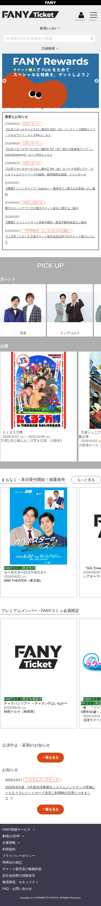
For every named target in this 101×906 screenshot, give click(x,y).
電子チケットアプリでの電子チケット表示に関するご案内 (41, 208)
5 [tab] (56, 108)
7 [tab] (75, 108)
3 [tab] (37, 108)
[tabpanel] (50, 81)
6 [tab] (66, 108)
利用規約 (9, 849)
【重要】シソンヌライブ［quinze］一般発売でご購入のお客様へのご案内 (50, 191)
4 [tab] (47, 108)
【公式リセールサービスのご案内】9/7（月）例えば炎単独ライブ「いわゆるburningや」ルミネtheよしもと (49, 151)
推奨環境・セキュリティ (20, 882)
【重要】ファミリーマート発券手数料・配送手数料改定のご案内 (46, 222)
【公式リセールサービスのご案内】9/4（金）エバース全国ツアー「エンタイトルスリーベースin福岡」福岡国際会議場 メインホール (49, 171)
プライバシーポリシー (18, 856)
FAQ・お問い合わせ (17, 889)
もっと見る (86, 480)
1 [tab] (19, 108)
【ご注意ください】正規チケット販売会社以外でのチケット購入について (50, 239)
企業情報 (9, 842)
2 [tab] (28, 108)
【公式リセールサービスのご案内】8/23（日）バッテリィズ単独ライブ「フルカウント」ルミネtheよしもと (50, 132)
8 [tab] (84, 108)
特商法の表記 (12, 862)
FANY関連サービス (16, 829)
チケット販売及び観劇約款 (22, 869)
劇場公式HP (11, 836)
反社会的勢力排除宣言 (18, 875)
